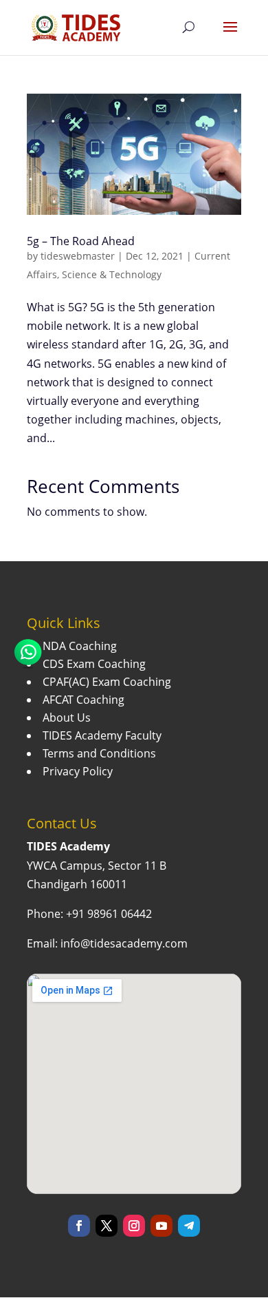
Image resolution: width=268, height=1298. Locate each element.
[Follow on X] (107, 1226)
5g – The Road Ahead (81, 241)
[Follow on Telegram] (189, 1226)
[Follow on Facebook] (79, 1226)
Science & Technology (111, 274)
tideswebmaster (78, 255)
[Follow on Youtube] (161, 1226)
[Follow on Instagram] (134, 1226)
